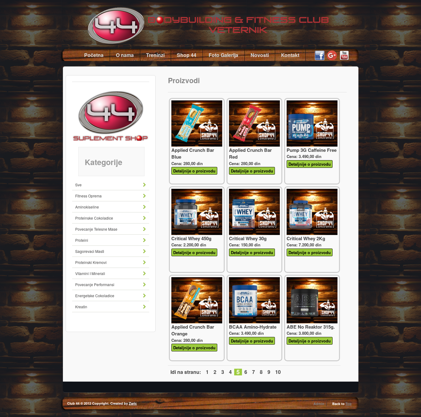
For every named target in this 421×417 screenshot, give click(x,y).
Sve (78, 184)
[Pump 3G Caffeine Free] (312, 145)
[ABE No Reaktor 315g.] (312, 322)
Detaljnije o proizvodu (194, 171)
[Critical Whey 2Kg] (312, 233)
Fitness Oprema (88, 195)
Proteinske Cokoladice (94, 218)
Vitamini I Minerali (90, 273)
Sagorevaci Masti (89, 251)
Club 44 (223, 22)
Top (348, 403)
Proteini (81, 240)
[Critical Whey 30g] (254, 233)
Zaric (133, 403)
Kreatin (81, 306)
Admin (318, 403)
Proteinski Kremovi (91, 262)
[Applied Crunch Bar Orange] (196, 322)
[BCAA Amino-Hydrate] (254, 322)
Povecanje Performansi (94, 284)
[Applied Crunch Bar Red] (254, 145)
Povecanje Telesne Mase (96, 229)
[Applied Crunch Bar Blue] (196, 145)
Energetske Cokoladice (94, 295)
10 (278, 372)
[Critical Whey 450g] (196, 233)
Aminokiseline (87, 206)
